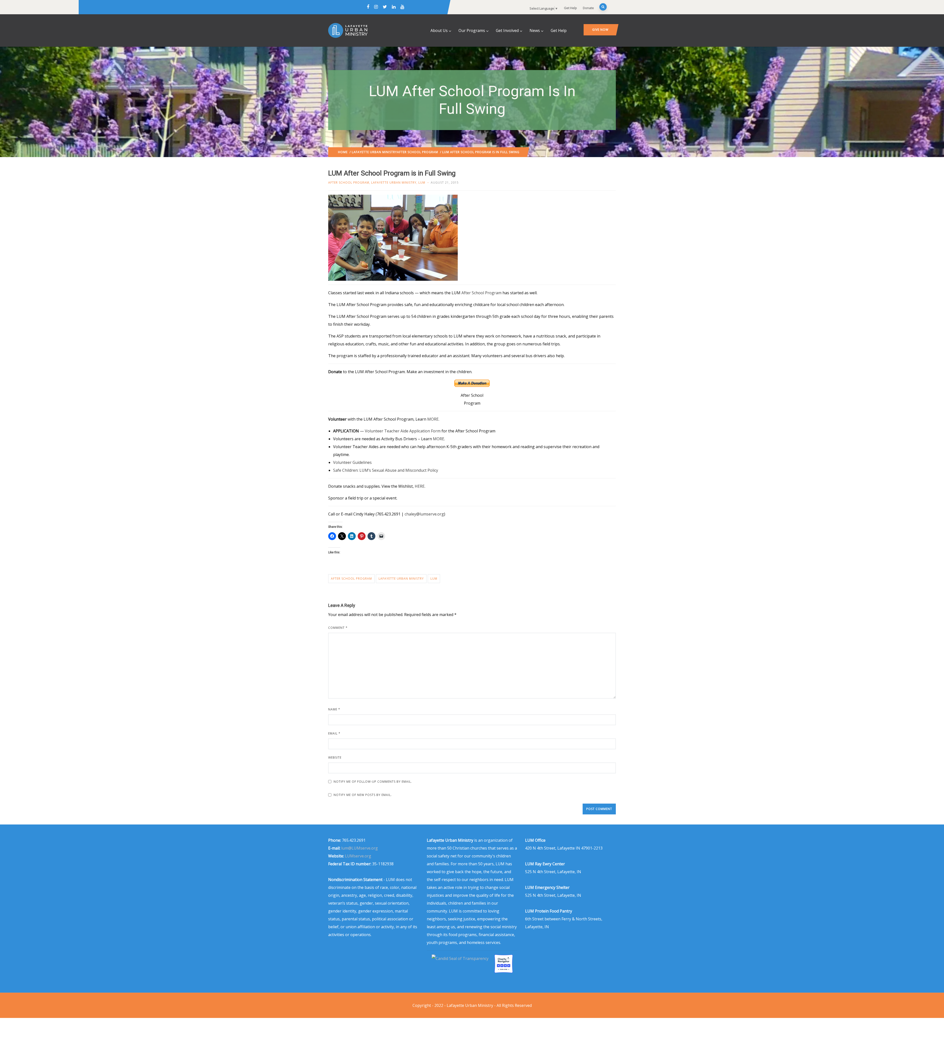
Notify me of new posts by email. (363, 795)
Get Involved (507, 30)
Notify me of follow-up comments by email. (373, 781)
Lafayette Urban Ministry (374, 152)
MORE (433, 419)
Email (334, 733)
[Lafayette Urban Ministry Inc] (460, 958)
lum (433, 578)
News (535, 30)
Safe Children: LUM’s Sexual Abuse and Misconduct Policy (385, 470)
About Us (439, 30)
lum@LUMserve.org (359, 848)
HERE (420, 486)
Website (334, 757)
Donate (588, 8)
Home (343, 152)
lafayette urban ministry (401, 578)
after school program (351, 578)
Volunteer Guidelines (352, 462)
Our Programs (471, 30)
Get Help (570, 8)
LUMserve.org (358, 856)
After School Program (417, 152)
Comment (338, 628)
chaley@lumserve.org (424, 514)
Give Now (600, 30)
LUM (421, 182)
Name (334, 709)
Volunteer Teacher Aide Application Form (403, 431)
